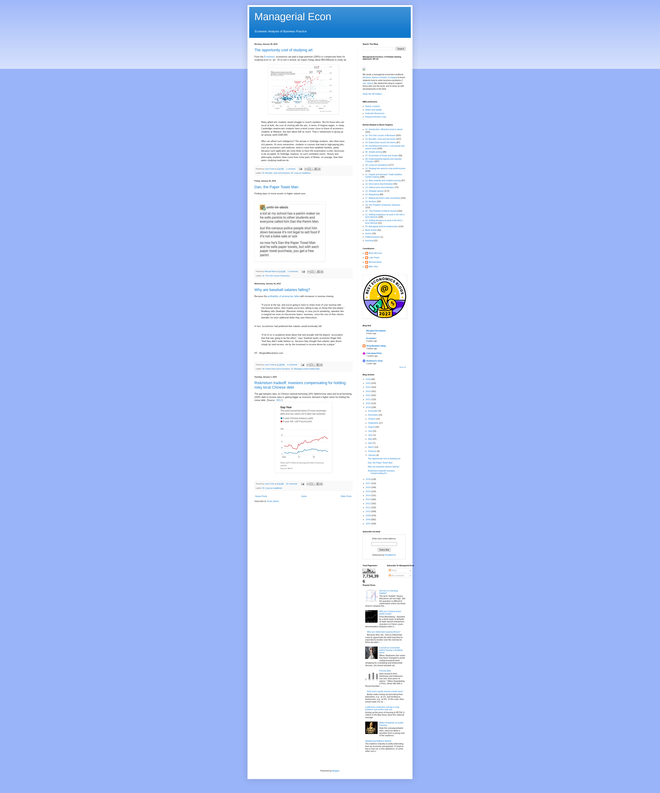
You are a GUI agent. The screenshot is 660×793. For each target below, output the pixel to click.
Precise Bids (385, 671)
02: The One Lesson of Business (276, 276)
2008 (368, 519)
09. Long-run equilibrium (301, 173)
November (373, 415)
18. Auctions (371, 201)
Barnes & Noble (379, 77)
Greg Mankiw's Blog (376, 346)
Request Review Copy (375, 117)
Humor (368, 233)
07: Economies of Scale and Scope (381, 155)
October (372, 419)
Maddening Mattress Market (378, 741)
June (370, 435)
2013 (368, 499)
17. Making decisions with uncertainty (382, 198)
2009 (368, 515)
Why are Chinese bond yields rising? (390, 612)
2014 (368, 495)
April (370, 443)
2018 (368, 479)
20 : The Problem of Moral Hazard (381, 211)
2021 (368, 399)
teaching (369, 240)
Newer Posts (261, 496)
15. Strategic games (374, 191)
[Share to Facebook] (316, 169)
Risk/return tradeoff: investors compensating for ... (381, 472)
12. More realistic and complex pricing (383, 180)
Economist (269, 56)
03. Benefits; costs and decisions (276, 173)
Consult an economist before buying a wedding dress (391, 650)
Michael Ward (375, 262)
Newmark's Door (374, 361)
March (371, 447)
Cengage (392, 77)
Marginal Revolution (376, 331)
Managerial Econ (292, 16)
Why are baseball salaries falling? (282, 290)
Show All (402, 367)
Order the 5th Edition (372, 94)
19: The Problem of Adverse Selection (382, 205)
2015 (368, 491)
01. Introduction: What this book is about (383, 129)
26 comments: (292, 484)
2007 (368, 523)
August (371, 427)
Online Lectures (372, 106)
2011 (368, 507)
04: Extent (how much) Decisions (276, 369)
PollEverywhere (372, 237)
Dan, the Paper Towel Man (276, 187)
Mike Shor (373, 266)
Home (304, 496)
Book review (371, 230)
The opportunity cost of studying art (283, 50)
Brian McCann (375, 253)
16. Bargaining (372, 194)
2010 (368, 511)
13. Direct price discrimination (379, 184)
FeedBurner (390, 555)
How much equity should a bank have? (385, 691)
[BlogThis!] (309, 169)
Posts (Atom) (273, 501)
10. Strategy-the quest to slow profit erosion (385, 168)
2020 (368, 403)
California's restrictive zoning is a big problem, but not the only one (382, 708)
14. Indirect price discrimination (379, 187)
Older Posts (346, 496)
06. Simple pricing (373, 152)
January (372, 455)
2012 (368, 503)
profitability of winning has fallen (283, 296)
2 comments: (293, 271)
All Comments (397, 575)
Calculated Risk (374, 353)
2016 (368, 487)
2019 (368, 407)
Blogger (335, 771)
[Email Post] (300, 169)
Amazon (367, 77)
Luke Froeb (374, 257)
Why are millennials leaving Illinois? (383, 632)
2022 (368, 395)
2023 (368, 391)
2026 (368, 379)
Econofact (371, 338)
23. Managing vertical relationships (305, 369)
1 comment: (291, 169)
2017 (368, 483)
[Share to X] (312, 169)
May (370, 439)
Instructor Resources (374, 113)
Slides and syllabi (373, 110)
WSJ (278, 400)
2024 (368, 387)
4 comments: (292, 365)
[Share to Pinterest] (319, 169)
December (373, 411)
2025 (368, 383)
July (370, 431)
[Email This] (306, 169)
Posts (394, 570)
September (373, 423)
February (372, 451)
